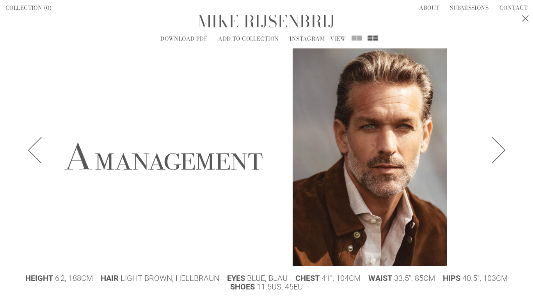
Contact (513, 8)
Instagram (307, 38)
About (429, 8)
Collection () (28, 8)
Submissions (469, 8)
